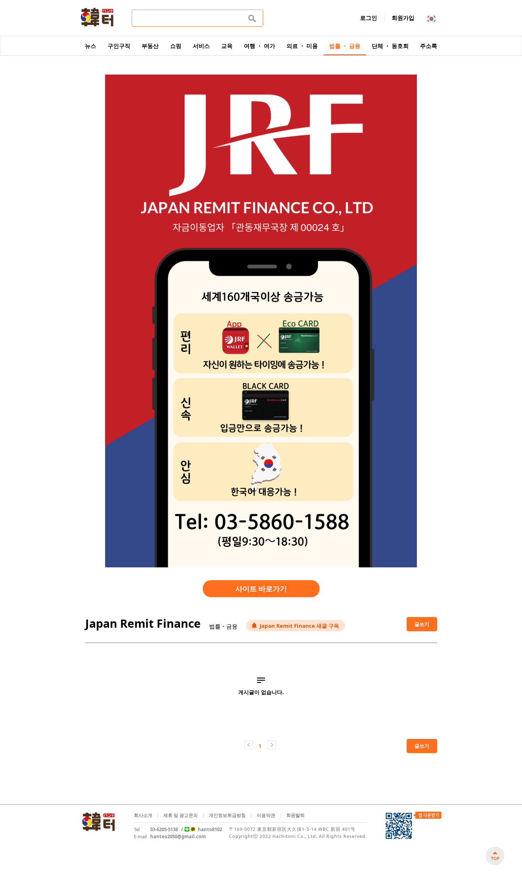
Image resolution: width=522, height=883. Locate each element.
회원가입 (403, 18)
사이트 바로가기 (261, 588)
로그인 (368, 18)
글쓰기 (421, 624)
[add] (495, 856)
